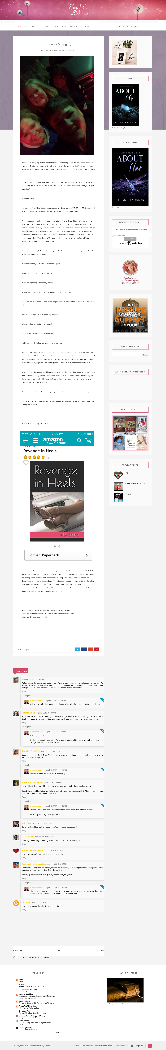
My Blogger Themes (106, 1046)
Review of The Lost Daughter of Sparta (32, 1013)
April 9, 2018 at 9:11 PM (52, 782)
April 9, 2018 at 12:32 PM (50, 751)
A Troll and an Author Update (29, 1008)
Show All (56, 1032)
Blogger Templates (135, 1046)
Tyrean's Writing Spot (27, 1006)
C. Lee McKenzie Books (28, 989)
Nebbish (21, 981)
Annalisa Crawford (31, 751)
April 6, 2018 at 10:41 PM (34, 679)
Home (19, 27)
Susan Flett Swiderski (32, 782)
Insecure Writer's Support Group (32, 1016)
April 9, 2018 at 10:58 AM (56, 732)
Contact (86, 27)
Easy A (127, 472)
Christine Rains (29, 712)
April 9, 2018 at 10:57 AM (56, 700)
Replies (28, 695)
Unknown (26, 902)
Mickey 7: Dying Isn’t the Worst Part (31, 986)
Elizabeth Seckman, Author (39, 1046)
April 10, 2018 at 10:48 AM (56, 770)
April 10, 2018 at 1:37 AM (42, 823)
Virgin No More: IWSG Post (135, 483)
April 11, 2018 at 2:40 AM (53, 850)
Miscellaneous (70, 27)
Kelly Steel (27, 823)
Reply (24, 691)
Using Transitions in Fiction (28, 1018)
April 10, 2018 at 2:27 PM (44, 837)
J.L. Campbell (28, 836)
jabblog (22, 979)
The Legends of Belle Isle (28, 1030)
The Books (44, 27)
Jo (23, 679)
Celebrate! (128, 494)
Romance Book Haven (32, 850)
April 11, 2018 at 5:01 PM (58, 864)
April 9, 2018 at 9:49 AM (46, 713)
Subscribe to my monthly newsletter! (130, 230)
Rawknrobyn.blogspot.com (35, 864)
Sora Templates (88, 1046)
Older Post (100, 951)
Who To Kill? (23, 991)
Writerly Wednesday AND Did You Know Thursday (36, 1003)
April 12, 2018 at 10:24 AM (56, 887)
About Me (30, 27)
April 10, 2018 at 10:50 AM (56, 806)
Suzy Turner (24, 1021)
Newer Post (17, 951)
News (56, 27)
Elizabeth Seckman (38, 700)
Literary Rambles (26, 994)
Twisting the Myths (27, 1028)
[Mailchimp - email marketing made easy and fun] (130, 243)
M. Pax (21, 984)
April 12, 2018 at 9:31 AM (41, 902)
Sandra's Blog (24, 1001)
